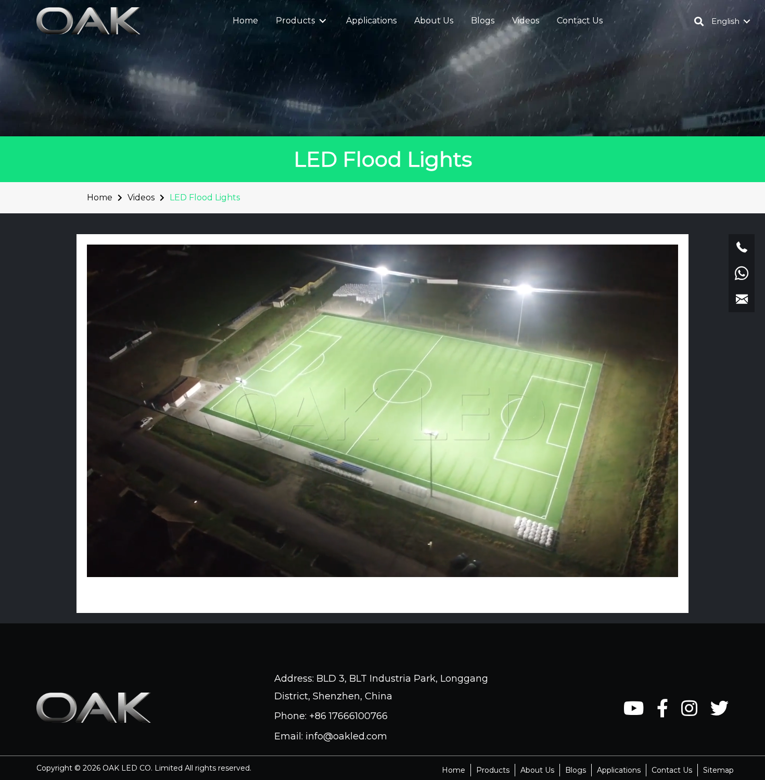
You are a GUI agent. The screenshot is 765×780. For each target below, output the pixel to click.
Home (99, 197)
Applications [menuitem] (619, 770)
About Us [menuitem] (537, 770)
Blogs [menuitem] (575, 770)
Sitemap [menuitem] (718, 770)
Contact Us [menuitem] (672, 770)
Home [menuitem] (453, 770)
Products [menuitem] (492, 770)
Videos (141, 197)
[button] (322, 21)
